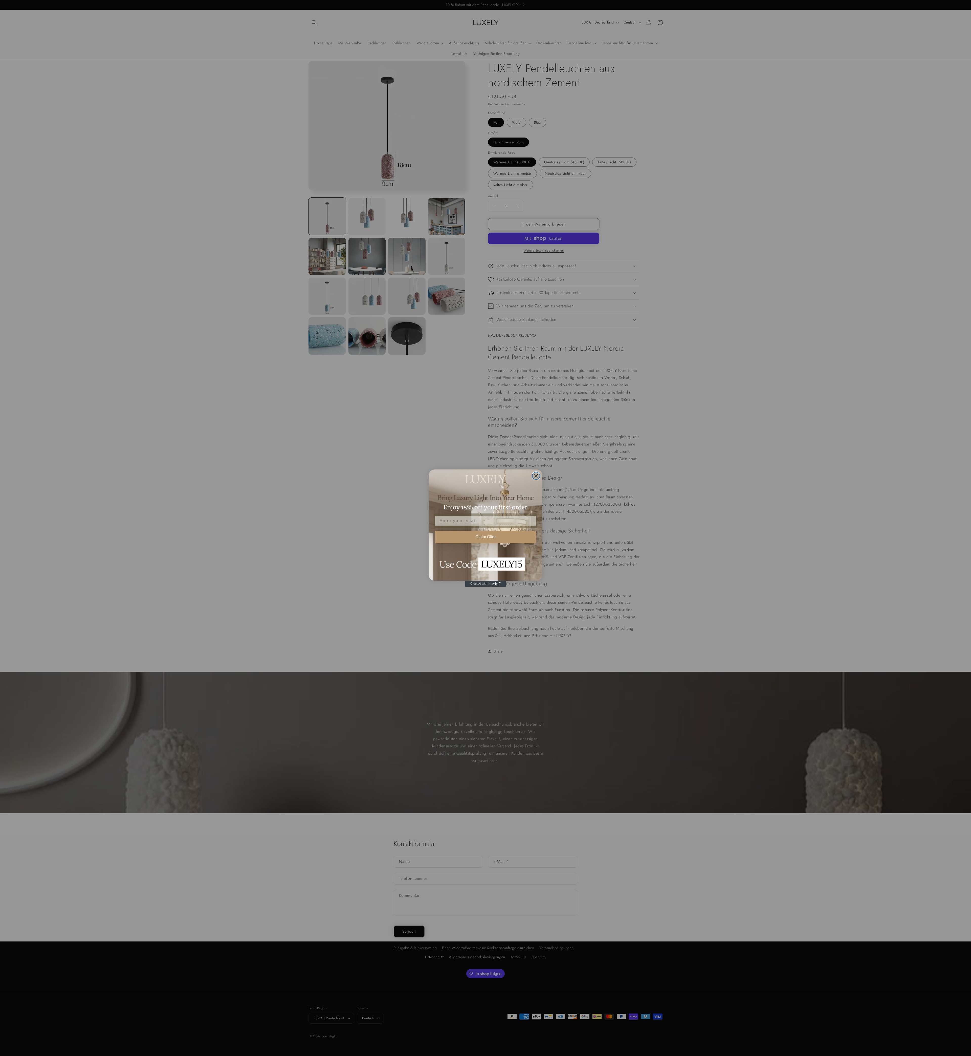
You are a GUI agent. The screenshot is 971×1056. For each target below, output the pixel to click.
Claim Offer (485, 537)
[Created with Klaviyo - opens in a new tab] (485, 584)
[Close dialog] (536, 476)
